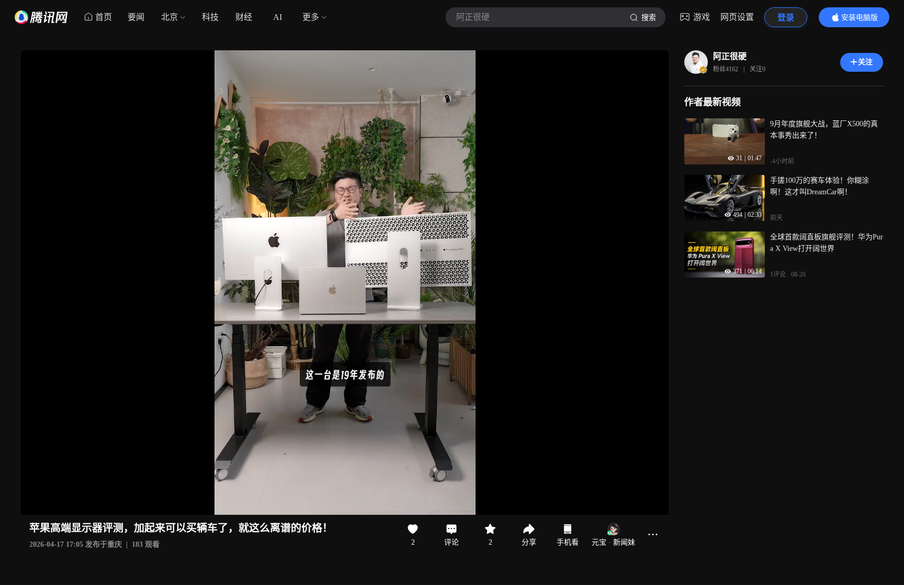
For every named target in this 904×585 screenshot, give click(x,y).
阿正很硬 (730, 56)
